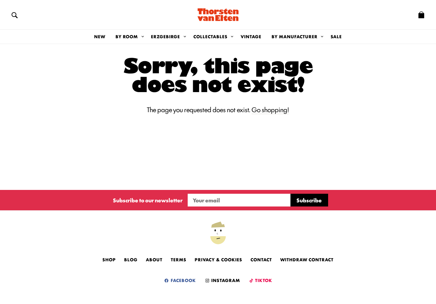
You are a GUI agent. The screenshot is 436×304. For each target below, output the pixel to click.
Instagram (225, 280)
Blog (131, 259)
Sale (336, 36)
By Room (127, 36)
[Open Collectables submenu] (232, 37)
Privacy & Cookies (218, 259)
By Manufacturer (295, 36)
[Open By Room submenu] (142, 37)
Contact (261, 259)
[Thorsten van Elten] (218, 15)
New (99, 36)
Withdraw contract (307, 259)
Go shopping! (270, 109)
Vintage (251, 36)
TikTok (263, 280)
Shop (109, 259)
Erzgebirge (165, 36)
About (154, 259)
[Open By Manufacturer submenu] (322, 37)
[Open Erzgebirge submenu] (184, 37)
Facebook (182, 280)
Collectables (210, 36)
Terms (178, 259)
